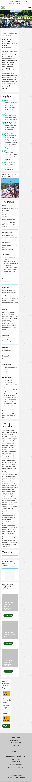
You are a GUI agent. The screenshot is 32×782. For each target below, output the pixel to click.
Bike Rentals (16, 743)
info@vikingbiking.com (16, 764)
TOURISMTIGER (20, 777)
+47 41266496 (16, 761)
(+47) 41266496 (16, 759)
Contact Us (16, 751)
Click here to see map (7, 249)
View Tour (8, 615)
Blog (16, 748)
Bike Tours (16, 737)
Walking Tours (16, 740)
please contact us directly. (9, 342)
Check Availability (6, 693)
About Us (16, 746)
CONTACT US (6, 725)
